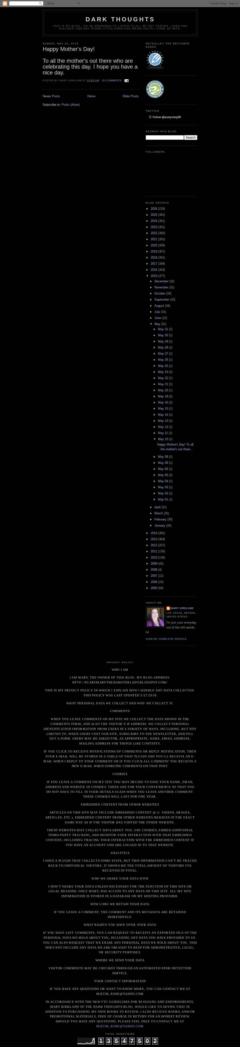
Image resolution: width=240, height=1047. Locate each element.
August (159, 305)
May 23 (163, 372)
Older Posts (131, 96)
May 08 (163, 463)
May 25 (163, 366)
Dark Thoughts (120, 19)
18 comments (111, 80)
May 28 (163, 347)
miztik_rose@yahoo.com (119, 1026)
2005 (154, 588)
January (160, 525)
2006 (154, 582)
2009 (154, 563)
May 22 (163, 378)
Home (91, 96)
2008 (154, 569)
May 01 (163, 499)
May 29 (163, 341)
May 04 (163, 481)
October (160, 293)
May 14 (163, 414)
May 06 (163, 469)
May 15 (163, 408)
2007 (154, 576)
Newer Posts (51, 96)
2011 (154, 551)
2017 (154, 263)
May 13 (163, 421)
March (159, 513)
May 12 (163, 427)
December (161, 281)
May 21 (163, 384)
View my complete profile (166, 639)
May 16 (163, 402)
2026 (154, 208)
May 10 (163, 439)
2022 (154, 233)
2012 (154, 545)
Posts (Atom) (71, 104)
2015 (154, 276)
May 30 (163, 335)
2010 (154, 557)
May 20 (163, 390)
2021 (154, 239)
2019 (154, 251)
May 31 (163, 329)
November (161, 287)
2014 (154, 533)
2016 (154, 269)
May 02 (163, 493)
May (157, 324)
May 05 (163, 475)
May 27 (163, 353)
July (157, 312)
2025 (154, 215)
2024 (154, 221)
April (157, 507)
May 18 (163, 396)
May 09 (163, 456)
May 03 (163, 487)
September (162, 299)
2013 (154, 539)
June (158, 318)
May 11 (163, 433)
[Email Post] (126, 80)
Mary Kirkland (182, 608)
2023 (154, 227)
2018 (154, 257)
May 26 (163, 359)
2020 (154, 245)
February (160, 519)
